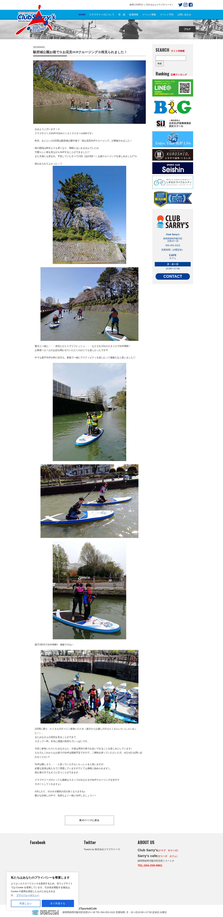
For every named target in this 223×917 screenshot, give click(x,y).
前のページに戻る (89, 820)
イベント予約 (167, 14)
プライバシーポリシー (27, 895)
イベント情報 (149, 14)
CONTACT (172, 276)
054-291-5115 (108, 912)
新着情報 (133, 14)
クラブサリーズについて (101, 14)
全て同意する (57, 903)
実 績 (121, 14)
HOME (82, 14)
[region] (42, 891)
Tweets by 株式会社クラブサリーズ (102, 849)
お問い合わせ (184, 14)
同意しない (25, 903)
